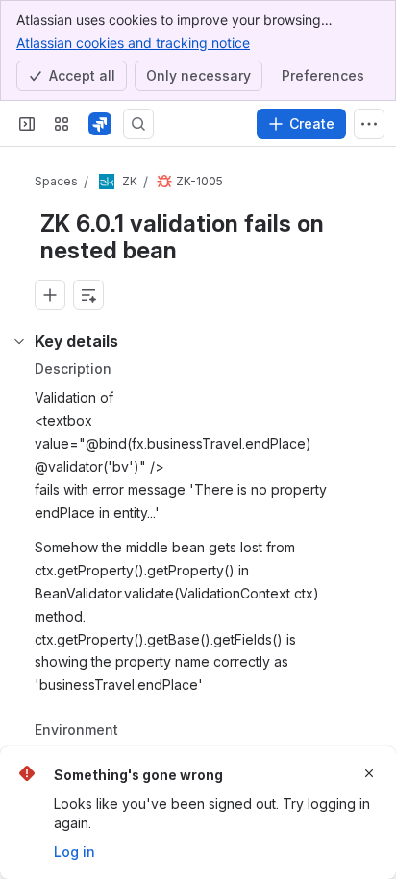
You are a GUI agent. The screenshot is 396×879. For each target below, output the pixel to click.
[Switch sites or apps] (61, 124)
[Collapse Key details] (19, 341)
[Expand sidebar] (27, 124)
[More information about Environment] (137, 732)
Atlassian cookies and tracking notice (133, 43)
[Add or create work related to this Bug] (50, 295)
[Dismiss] (369, 773)
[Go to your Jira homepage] (100, 124)
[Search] (138, 124)
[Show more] (369, 124)
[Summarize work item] (88, 295)
